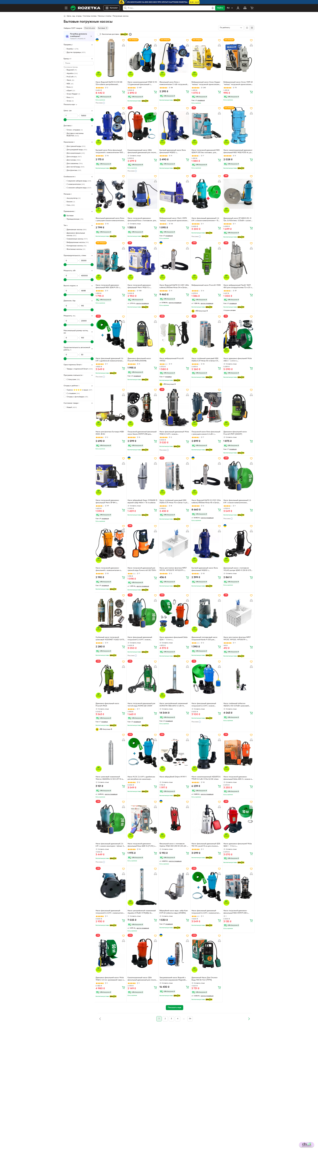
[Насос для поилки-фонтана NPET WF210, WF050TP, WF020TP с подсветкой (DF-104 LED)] (174, 543)
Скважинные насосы (77, 239)
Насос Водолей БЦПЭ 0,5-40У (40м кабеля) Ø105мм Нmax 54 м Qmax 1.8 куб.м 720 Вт (174, 286)
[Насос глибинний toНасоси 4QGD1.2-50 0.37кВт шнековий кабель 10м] (238, 679)
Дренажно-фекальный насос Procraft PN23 (107, 705)
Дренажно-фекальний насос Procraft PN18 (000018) (139, 360)
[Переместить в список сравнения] (123, 45)
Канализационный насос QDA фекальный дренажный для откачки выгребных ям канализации (142, 151)
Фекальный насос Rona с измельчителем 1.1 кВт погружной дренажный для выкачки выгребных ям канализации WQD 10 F (174, 83)
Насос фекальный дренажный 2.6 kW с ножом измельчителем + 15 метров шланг (205, 219)
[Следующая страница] (248, 1018)
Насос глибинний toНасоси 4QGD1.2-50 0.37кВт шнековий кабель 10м (236, 705)
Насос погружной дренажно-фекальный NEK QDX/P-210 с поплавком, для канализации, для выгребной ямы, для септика (109, 286)
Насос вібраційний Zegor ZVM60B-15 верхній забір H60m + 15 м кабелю (142, 502)
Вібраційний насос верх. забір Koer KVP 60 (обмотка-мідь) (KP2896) (173, 912)
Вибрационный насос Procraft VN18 (206, 285)
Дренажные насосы (76, 229)
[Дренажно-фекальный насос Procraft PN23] (110, 679)
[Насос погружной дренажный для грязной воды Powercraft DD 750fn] (142, 543)
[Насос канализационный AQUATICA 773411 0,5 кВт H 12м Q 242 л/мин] (206, 752)
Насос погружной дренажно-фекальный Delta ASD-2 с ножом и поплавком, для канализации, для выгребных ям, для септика (237, 778)
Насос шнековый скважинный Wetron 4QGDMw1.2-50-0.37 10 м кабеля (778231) (109, 778)
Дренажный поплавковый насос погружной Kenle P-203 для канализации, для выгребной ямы (205, 639)
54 (190, 1019)
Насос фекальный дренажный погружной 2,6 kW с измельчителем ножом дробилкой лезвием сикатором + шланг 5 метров (110, 912)
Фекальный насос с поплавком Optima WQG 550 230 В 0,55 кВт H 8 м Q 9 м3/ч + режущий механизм (173, 845)
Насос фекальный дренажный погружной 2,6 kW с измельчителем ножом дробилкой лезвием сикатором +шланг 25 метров (206, 912)
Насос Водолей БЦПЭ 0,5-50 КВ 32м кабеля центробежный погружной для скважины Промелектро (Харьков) (109, 83)
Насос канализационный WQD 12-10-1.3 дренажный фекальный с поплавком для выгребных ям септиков (142, 83)
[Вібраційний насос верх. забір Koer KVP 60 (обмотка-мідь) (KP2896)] (174, 886)
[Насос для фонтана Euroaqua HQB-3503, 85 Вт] (110, 407)
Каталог (114, 8)
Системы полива (89, 16)
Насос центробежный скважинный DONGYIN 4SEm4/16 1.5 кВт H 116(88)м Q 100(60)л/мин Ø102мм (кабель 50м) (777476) (173, 705)
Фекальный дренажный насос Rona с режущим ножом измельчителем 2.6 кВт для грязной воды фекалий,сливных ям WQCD (110, 219)
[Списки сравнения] (244, 7)
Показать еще (69, 104)
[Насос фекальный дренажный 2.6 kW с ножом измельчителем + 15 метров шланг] (206, 193)
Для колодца (74, 156)
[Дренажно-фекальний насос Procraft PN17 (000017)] (238, 407)
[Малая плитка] (251, 27)
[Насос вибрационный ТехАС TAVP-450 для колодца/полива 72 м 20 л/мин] (238, 260)
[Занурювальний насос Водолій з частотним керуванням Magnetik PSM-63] (174, 953)
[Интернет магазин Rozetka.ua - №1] (85, 7)
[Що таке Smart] (130, 34)
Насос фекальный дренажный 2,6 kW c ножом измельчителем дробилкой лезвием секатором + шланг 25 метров (237, 502)
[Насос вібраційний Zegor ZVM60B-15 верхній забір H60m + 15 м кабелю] (142, 476)
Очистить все (89, 28)
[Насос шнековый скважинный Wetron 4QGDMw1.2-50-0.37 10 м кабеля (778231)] (110, 752)
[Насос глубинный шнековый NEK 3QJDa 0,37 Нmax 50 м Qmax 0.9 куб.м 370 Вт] (206, 334)
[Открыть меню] (66, 7)
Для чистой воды (75, 167)
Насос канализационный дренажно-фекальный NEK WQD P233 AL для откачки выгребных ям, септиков (238, 151)
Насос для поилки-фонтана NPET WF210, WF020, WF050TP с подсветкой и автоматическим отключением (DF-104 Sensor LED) (237, 639)
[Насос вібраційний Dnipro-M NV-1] (174, 752)
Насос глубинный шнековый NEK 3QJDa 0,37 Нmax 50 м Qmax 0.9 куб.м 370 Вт (205, 360)
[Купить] (123, 92)
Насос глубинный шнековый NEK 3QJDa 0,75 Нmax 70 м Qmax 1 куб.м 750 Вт (174, 502)
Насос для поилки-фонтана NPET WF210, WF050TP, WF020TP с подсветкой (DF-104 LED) (173, 569)
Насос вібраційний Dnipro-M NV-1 (172, 777)
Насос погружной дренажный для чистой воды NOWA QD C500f (141, 705)
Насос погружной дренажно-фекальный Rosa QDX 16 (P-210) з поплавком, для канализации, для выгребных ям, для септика (141, 845)
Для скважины (75, 163)
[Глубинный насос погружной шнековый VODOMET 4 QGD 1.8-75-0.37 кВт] (110, 613)
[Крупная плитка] (247, 27)
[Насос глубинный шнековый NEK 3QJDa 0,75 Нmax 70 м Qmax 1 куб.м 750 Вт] (174, 476)
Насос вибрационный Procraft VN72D (171, 360)
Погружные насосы (120, 16)
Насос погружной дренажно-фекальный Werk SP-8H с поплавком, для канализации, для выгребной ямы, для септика (109, 502)
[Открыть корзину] (251, 7)
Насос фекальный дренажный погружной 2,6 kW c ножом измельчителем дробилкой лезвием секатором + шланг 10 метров (142, 639)
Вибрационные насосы (78, 242)
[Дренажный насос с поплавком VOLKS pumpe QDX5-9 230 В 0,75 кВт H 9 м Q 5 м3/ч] (238, 543)
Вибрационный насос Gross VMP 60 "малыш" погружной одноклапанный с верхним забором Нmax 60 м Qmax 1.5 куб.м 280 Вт (238, 83)
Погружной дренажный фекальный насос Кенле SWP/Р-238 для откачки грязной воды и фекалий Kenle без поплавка (142, 433)
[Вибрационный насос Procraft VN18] (206, 260)
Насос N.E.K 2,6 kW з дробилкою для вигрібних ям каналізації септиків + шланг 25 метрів (141, 778)
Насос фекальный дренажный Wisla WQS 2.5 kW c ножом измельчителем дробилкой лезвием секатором (174, 433)
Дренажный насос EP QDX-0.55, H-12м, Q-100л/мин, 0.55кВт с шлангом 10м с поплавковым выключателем (238, 219)
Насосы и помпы (104, 16)
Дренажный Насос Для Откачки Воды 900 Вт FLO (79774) (204, 979)
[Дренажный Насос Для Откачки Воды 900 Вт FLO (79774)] (206, 953)
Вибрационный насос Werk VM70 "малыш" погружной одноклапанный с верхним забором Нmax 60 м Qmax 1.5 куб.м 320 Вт (174, 219)
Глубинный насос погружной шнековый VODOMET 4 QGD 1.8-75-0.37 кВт (110, 639)
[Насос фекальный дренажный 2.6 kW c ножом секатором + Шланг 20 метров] (110, 819)
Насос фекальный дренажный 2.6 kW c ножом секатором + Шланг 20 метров (110, 845)
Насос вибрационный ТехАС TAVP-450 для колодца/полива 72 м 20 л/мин (237, 286)
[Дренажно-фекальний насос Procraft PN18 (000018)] (142, 334)
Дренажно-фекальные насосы (76, 234)
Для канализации (76, 153)
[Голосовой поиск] (212, 7)
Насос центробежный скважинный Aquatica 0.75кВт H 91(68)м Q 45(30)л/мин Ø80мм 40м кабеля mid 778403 (142, 912)
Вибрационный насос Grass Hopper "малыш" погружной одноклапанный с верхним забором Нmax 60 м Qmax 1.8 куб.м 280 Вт (206, 83)
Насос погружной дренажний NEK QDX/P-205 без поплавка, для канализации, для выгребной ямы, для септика (206, 151)
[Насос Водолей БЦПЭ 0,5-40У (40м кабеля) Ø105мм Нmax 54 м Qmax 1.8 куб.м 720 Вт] (174, 260)
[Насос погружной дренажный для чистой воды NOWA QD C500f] (142, 679)
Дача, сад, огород (74, 16)
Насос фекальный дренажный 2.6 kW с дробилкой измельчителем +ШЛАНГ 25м (109, 360)
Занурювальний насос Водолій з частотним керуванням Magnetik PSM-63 (172, 979)
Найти (220, 8)
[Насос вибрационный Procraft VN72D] (174, 334)
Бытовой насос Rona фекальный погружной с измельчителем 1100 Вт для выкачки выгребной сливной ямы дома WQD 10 (110, 151)
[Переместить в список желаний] (123, 40)
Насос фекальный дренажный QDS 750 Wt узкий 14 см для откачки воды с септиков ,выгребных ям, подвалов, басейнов (206, 845)
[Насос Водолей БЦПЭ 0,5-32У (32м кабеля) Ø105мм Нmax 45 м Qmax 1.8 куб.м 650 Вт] (206, 476)
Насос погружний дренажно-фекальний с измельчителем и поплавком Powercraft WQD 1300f (110, 569)
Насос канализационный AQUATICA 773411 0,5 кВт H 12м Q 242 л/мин (206, 778)
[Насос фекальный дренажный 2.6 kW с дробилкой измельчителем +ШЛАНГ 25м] (110, 334)
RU (228, 8)
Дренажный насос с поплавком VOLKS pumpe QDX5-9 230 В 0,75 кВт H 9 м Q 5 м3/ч (237, 569)
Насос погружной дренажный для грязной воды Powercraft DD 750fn (142, 569)
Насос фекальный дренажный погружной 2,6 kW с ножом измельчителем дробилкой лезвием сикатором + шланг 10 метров (206, 705)
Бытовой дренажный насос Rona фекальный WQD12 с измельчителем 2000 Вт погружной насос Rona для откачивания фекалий (206, 569)
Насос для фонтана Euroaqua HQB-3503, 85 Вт (110, 433)
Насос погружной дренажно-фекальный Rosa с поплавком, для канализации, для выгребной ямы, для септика (142, 219)
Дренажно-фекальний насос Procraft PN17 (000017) (235, 433)
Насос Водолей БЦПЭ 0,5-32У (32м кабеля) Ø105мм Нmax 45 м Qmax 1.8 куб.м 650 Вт (206, 502)
